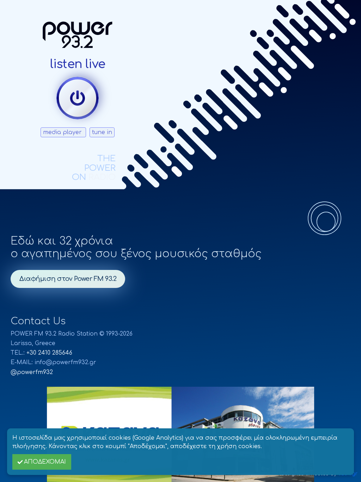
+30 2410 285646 (49, 353)
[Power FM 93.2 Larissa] (77, 34)
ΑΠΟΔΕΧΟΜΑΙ (45, 462)
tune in (102, 132)
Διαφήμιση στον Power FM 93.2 (67, 278)
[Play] (77, 98)
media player (63, 132)
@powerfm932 (32, 372)
